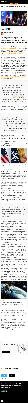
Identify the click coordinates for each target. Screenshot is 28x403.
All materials (6, 34)
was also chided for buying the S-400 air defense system (14, 76)
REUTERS (3, 26)
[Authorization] (20, 1)
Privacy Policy (10, 385)
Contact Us (18, 383)
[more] (25, 307)
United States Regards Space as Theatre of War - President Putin (12, 303)
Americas (7, 372)
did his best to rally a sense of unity (13, 47)
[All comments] (2, 401)
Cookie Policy (4, 385)
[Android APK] (4, 391)
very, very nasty (18, 96)
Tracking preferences (5, 387)
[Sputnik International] (4, 2)
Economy (18, 372)
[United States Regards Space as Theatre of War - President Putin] (14, 290)
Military (24, 372)
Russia (13, 372)
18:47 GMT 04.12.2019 (5, 9)
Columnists (3, 332)
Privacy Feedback (17, 385)
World (3, 300)
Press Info (7, 383)
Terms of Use (13, 383)
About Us (3, 383)
